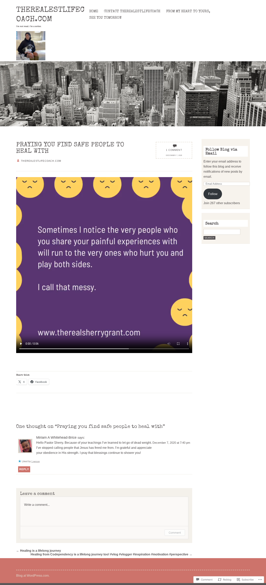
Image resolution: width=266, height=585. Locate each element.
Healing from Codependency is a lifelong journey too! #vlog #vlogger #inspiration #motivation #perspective (111, 554)
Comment (175, 532)
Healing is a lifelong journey (38, 550)
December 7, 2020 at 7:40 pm (171, 442)
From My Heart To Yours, (188, 11)
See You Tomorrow (105, 18)
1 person (35, 461)
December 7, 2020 (174, 155)
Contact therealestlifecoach (132, 11)
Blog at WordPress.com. (32, 575)
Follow (213, 194)
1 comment (174, 150)
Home (93, 11)
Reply (24, 469)
